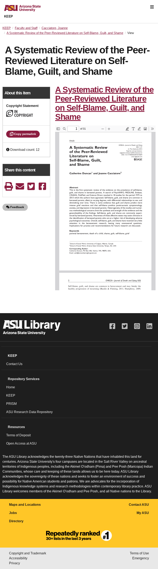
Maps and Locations (25, 504)
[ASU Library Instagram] (137, 326)
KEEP (8, 16)
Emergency (140, 558)
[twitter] (31, 186)
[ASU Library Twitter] (124, 326)
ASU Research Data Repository (29, 412)
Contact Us (14, 364)
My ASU (143, 513)
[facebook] (42, 186)
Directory (16, 521)
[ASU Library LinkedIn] (149, 326)
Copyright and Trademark (27, 553)
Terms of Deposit (18, 435)
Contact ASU (139, 504)
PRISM (11, 403)
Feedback (16, 207)
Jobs (13, 513)
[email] (20, 186)
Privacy (14, 563)
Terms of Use (139, 553)
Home (10, 387)
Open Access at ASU (21, 443)
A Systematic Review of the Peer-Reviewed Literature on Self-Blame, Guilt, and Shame (65, 33)
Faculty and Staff (26, 28)
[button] (8, 149)
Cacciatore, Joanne (55, 28)
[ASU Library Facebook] (112, 326)
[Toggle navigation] (152, 7)
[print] (8, 186)
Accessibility (18, 558)
